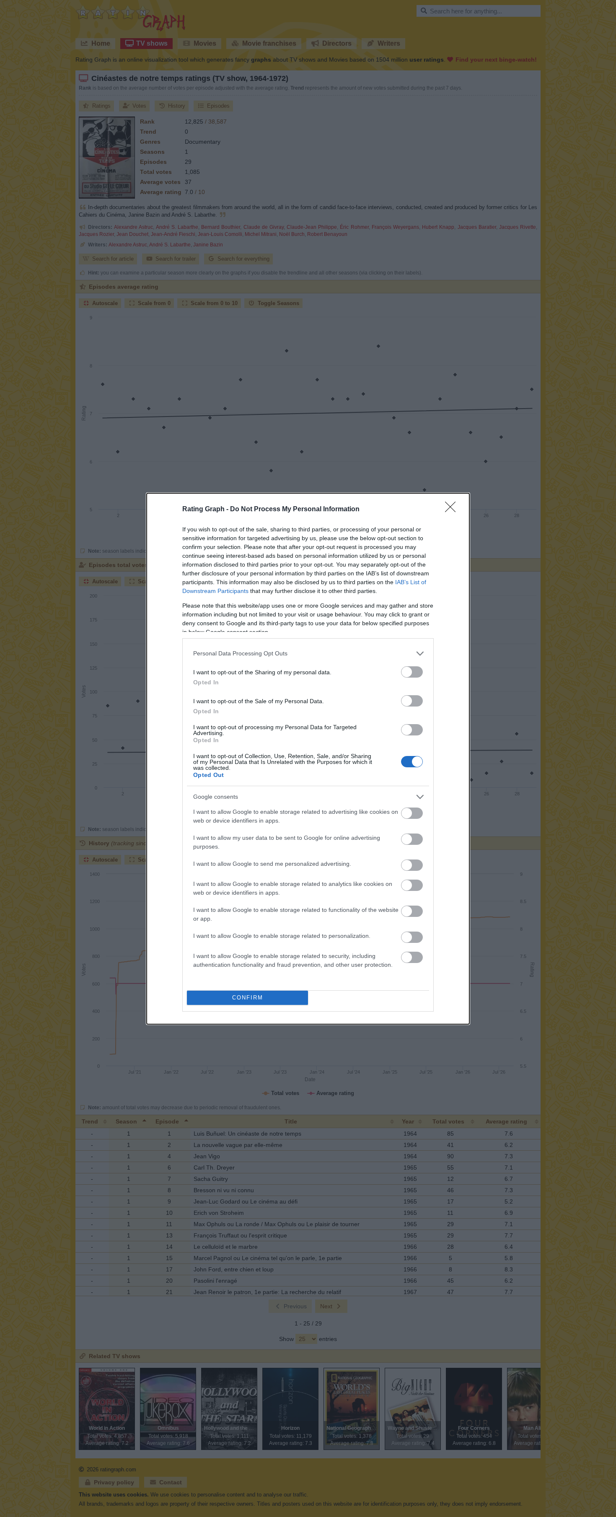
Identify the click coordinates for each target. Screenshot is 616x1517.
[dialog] (308, 758)
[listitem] (308, 653)
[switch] (412, 672)
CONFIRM (247, 997)
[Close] (453, 510)
